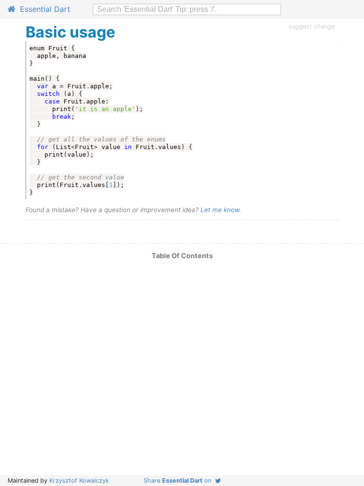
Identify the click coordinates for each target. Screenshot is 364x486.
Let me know (219, 210)
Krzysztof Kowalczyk (79, 480)
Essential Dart (42, 9)
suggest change (312, 26)
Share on (179, 480)
